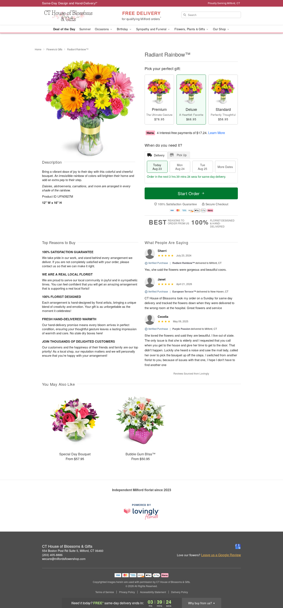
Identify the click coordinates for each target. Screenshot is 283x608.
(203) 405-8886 (52, 555)
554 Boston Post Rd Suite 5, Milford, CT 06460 (72, 551)
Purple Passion (181, 329)
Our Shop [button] (220, 29)
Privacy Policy (127, 592)
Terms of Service (104, 592)
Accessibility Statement (153, 592)
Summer (85, 29)
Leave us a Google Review (221, 555)
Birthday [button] (123, 29)
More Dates (225, 167)
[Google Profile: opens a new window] (238, 546)
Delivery (159, 155)
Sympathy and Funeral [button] (151, 29)
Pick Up (182, 155)
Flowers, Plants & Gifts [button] (190, 29)
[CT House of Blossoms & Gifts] (72, 16)
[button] (272, 590)
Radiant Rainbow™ (183, 263)
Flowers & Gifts (54, 49)
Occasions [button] (102, 29)
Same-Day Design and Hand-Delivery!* (70, 3)
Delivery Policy (179, 592)
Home (38, 49)
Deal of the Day (64, 29)
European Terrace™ (184, 291)
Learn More (216, 132)
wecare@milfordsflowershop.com (64, 559)
